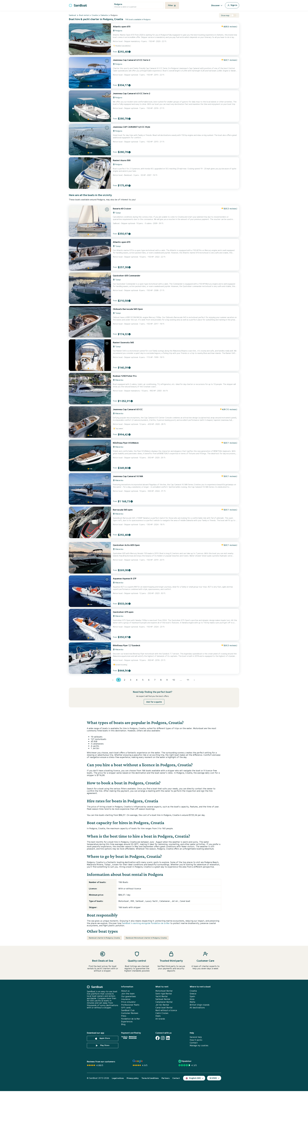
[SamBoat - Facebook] (157, 1038)
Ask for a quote (154, 701)
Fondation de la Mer (130, 1019)
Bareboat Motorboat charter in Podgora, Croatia (146, 938)
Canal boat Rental (164, 1007)
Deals (158, 1016)
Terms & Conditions (150, 1078)
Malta (192, 1002)
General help (196, 1037)
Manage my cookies (199, 1045)
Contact (194, 1043)
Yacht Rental (161, 996)
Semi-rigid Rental (163, 993)
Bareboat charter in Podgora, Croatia (104, 938)
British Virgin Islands (199, 1005)
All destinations (197, 1007)
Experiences (127, 1021)
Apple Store (104, 1038)
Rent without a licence (166, 1010)
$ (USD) (213, 1078)
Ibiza (192, 999)
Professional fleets (130, 1005)
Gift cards (126, 1007)
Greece (193, 993)
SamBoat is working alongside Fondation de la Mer (146, 923)
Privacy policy (133, 1078)
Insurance (125, 999)
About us (125, 991)
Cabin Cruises (161, 1013)
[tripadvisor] (185, 1061)
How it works (196, 1040)
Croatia (193, 991)
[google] (138, 1061)
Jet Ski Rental (162, 1005)
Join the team (128, 993)
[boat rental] (78, 5)
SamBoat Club (128, 1010)
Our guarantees (128, 996)
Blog (123, 1024)
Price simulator (128, 1002)
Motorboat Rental (164, 991)
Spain (192, 996)
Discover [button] (215, 5)
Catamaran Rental (164, 1002)
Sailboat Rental (162, 999)
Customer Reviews (129, 1013)
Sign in (233, 5)
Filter (170, 5)
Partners (166, 1078)
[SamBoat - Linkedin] (168, 1038)
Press (123, 1016)
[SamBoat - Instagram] (163, 1038)
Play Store (104, 1045)
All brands (160, 1019)
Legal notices (118, 1078)
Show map (225, 15)
